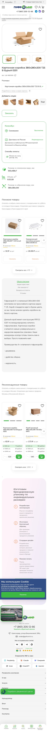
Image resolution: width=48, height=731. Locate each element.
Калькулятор (31, 728)
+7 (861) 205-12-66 (24, 11)
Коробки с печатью (40, 729)
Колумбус (9, 2)
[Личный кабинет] (39, 7)
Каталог (14, 728)
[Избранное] (36, 7)
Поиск (23, 728)
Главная (6, 728)
